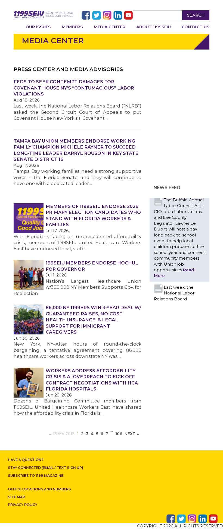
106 (118, 433)
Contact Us (195, 26)
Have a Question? (26, 460)
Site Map (16, 497)
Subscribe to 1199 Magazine (35, 475)
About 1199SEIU (153, 26)
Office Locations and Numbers (39, 489)
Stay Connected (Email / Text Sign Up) (45, 468)
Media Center (109, 26)
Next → (132, 433)
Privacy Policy (22, 505)
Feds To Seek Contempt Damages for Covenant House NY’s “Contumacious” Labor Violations (74, 88)
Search (196, 15)
